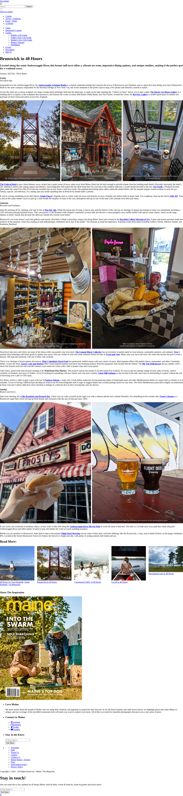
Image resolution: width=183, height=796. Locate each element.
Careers (14, 755)
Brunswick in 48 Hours (47, 582)
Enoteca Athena (52, 380)
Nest (176, 352)
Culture (8, 16)
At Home (9, 23)
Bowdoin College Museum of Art (135, 219)
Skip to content (6, 12)
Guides (8, 33)
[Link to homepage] (1, 4)
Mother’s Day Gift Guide (21, 40)
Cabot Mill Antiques (107, 373)
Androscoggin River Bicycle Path (85, 526)
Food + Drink (11, 21)
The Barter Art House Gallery (163, 92)
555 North (158, 187)
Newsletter (4, 1)
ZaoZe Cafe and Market (32, 364)
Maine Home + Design (20, 760)
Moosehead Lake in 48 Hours (161, 574)
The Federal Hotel (8, 184)
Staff (13, 750)
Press (13, 762)
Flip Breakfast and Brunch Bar (35, 396)
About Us (15, 752)
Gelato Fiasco (46, 196)
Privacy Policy (17, 767)
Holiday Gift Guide (19, 35)
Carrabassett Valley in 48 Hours (87, 582)
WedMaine (15, 45)
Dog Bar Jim (50, 210)
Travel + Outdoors (13, 19)
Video (7, 28)
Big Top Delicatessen (151, 364)
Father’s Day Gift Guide (21, 38)
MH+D (8, 52)
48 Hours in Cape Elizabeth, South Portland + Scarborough (14, 583)
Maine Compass (17, 42)
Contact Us (15, 757)
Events (8, 47)
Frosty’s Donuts (167, 396)
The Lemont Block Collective (88, 352)
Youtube (16, 729)
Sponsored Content (13, 30)
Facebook (16, 722)
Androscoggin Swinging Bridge (52, 85)
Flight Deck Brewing (70, 533)
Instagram (17, 725)
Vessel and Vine (113, 354)
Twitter (16, 727)
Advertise (15, 748)
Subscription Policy (19, 764)
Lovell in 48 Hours (119, 582)
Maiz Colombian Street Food (55, 361)
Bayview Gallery (140, 94)
